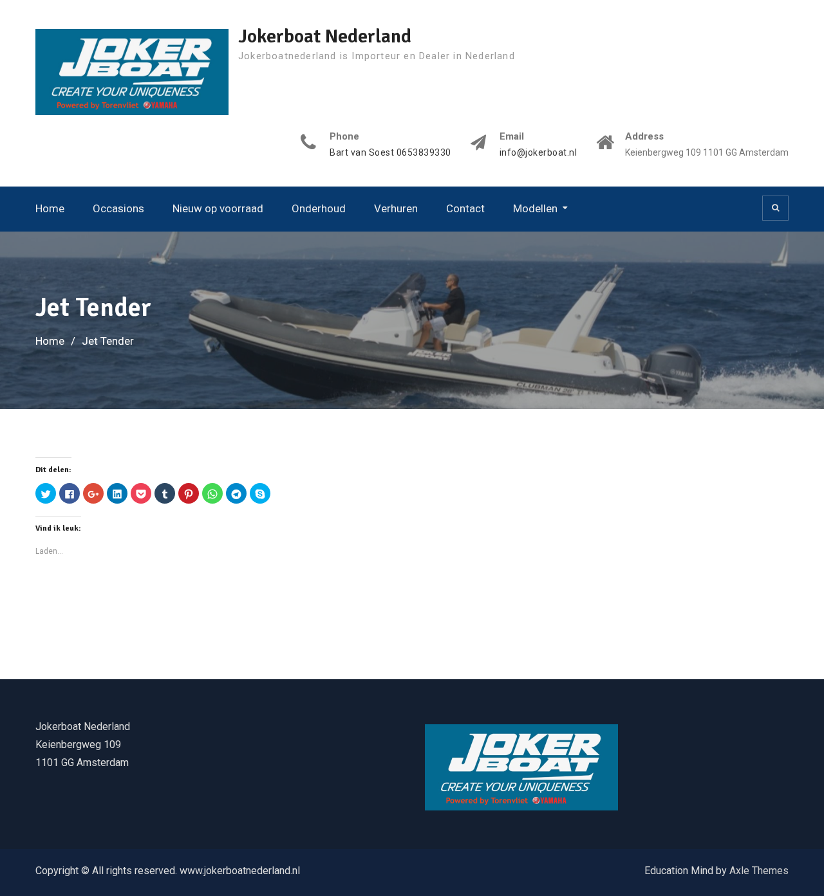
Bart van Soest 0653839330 (390, 152)
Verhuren (396, 208)
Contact (465, 208)
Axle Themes (759, 870)
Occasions (118, 208)
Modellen (535, 208)
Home (49, 208)
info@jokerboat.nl (538, 152)
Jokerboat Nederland (324, 36)
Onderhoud (319, 208)
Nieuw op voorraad (218, 208)
